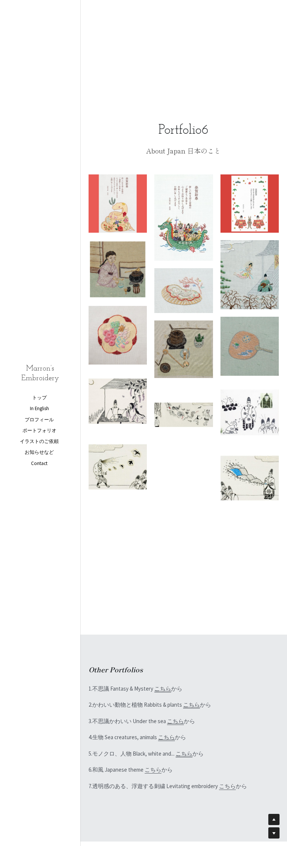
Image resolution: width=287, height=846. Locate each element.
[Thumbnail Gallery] (118, 203)
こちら (162, 688)
